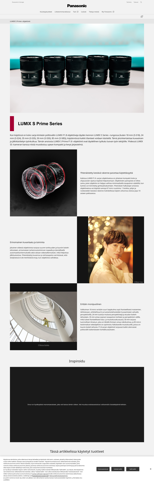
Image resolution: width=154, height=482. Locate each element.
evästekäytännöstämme (40, 476)
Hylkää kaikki (118, 469)
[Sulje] (150, 469)
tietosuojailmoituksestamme (58, 476)
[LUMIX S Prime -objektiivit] (77, 68)
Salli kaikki (133, 469)
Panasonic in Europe (18, 2)
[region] (77, 469)
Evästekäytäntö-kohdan (118, 404)
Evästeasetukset (103, 469)
